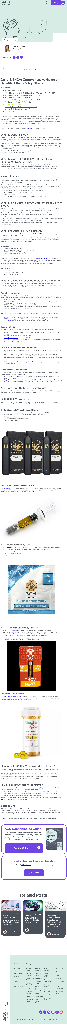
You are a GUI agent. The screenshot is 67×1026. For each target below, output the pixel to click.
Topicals (28, 996)
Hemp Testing (18, 973)
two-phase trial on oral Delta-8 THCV (31, 234)
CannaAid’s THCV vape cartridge (10, 630)
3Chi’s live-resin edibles (7, 547)
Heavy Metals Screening (38, 988)
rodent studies (9, 317)
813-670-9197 (26, 865)
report (7, 380)
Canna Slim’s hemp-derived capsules (11, 696)
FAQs (57, 975)
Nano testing (47, 995)
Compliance (17, 990)
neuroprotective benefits (30, 362)
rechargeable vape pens (20, 413)
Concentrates (39, 996)
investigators (18, 376)
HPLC (55, 773)
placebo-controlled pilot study (44, 258)
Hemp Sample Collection (38, 1001)
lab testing (29, 128)
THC (39, 151)
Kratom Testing (18, 986)
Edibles (37, 993)
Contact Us (58, 978)
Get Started (34, 872)
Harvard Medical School (11, 338)
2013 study (8, 320)
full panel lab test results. (47, 788)
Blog (56, 971)
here (33, 491)
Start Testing (59, 968)
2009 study (8, 319)
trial (11, 332)
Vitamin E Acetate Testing (47, 975)
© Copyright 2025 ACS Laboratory (24, 1019)
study (6, 354)
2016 (8, 332)
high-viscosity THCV (9, 488)
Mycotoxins (38, 978)
